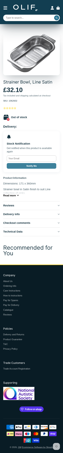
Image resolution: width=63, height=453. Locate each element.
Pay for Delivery (11, 305)
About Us (8, 281)
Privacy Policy (10, 348)
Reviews (7, 314)
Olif (19, 447)
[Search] (56, 17)
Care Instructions (11, 290)
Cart (58, 8)
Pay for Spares (10, 300)
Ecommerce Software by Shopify (37, 447)
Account (52, 8)
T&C (5, 344)
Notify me (31, 166)
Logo (25, 8)
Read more (9, 195)
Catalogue (8, 310)
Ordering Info (9, 286)
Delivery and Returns (13, 334)
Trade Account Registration (16, 368)
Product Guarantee (12, 339)
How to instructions (12, 295)
